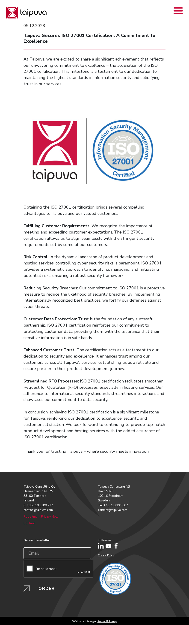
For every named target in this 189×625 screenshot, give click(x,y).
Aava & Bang (107, 621)
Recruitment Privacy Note (41, 516)
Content (29, 523)
